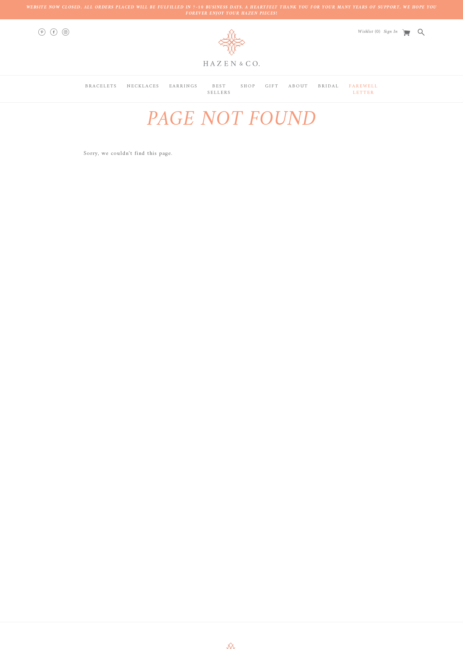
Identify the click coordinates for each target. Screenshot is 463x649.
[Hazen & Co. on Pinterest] (41, 32)
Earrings (183, 86)
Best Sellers (219, 89)
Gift (272, 86)
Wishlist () (369, 31)
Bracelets (101, 86)
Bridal (328, 86)
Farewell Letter (363, 89)
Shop (248, 86)
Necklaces (143, 86)
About (298, 86)
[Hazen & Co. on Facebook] (53, 32)
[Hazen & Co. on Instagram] (65, 32)
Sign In (391, 31)
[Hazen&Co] (231, 47)
